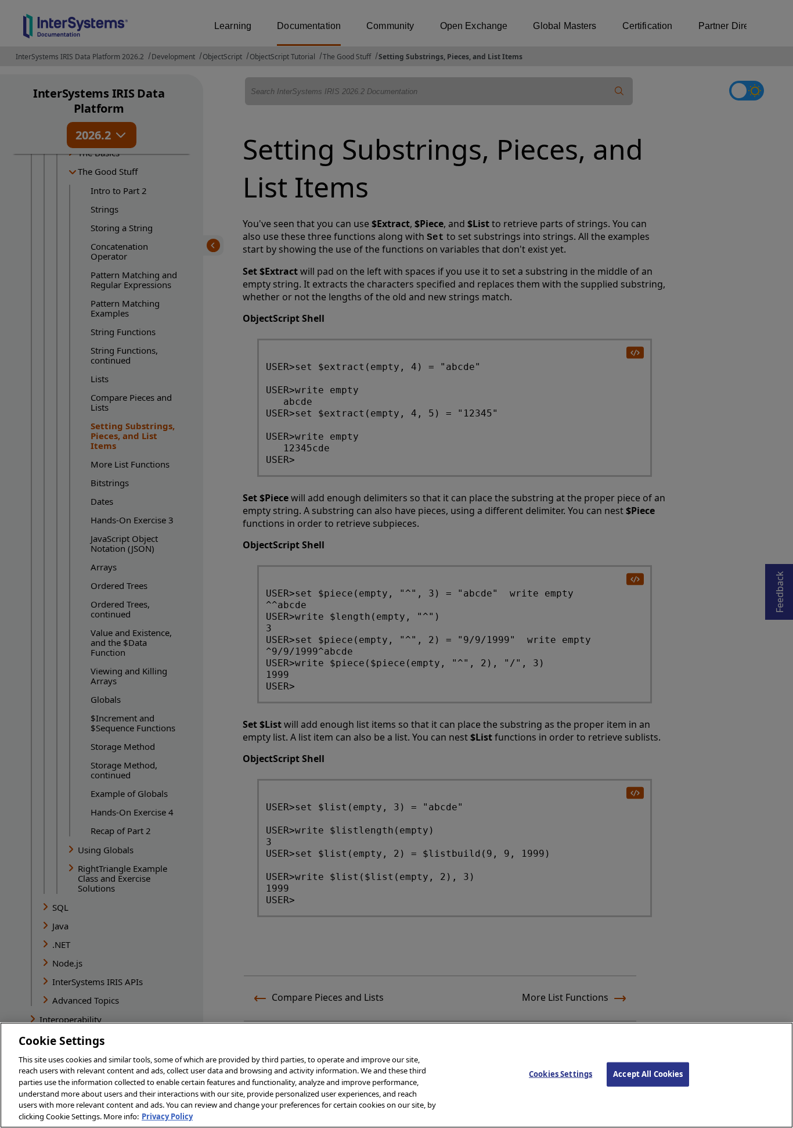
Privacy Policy (167, 1116)
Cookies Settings (560, 1074)
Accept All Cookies (648, 1074)
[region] (396, 1075)
